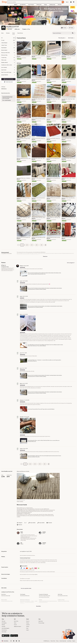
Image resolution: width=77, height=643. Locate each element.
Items (2, 33)
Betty (21, 314)
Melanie (21, 265)
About (13, 33)
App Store (5, 635)
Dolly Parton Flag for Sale (5, 595)
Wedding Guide (52, 4)
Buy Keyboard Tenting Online (44, 597)
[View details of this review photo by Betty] (28, 323)
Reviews (8, 33)
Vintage (45, 4)
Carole (21, 448)
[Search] (62, 2)
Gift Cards (59, 4)
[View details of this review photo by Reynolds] (28, 425)
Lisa (20, 352)
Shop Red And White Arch (24, 595)
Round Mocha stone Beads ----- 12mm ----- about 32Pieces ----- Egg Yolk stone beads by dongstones (28, 602)
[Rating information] (7, 29)
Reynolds (21, 416)
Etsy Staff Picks (23, 4)
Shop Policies (20, 33)
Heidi (21, 296)
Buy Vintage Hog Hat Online (63, 595)
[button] (63, 27)
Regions (73, 640)
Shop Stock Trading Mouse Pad (44, 595)
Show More (38, 606)
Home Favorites (31, 4)
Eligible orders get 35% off (21, 57)
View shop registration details (26, 588)
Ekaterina (21, 400)
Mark (21, 383)
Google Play (14, 635)
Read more (45, 256)
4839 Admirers (4, 88)
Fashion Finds (39, 4)
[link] (18, 245)
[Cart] (73, 2)
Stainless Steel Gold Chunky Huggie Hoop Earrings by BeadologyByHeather (48, 602)
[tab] (8, 38)
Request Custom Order (9, 79)
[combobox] (34, 2)
